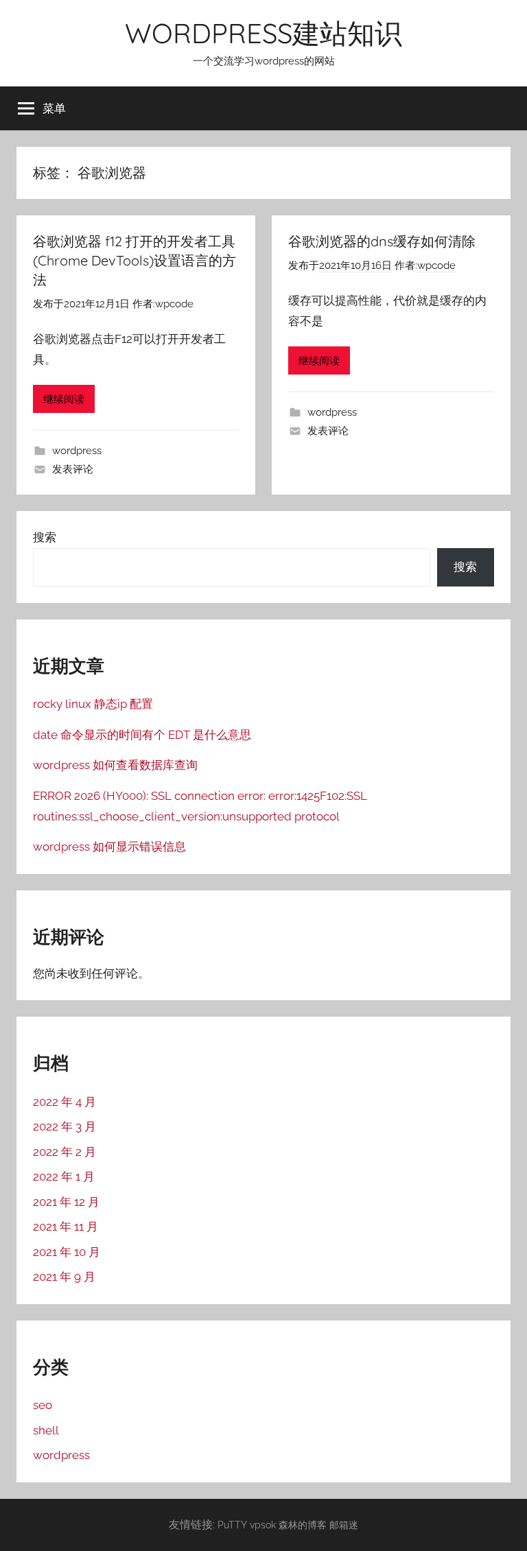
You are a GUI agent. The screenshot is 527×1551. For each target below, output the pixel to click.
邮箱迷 (343, 1524)
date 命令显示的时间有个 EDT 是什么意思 (142, 735)
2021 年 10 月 (66, 1252)
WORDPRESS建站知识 (263, 33)
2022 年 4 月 (64, 1102)
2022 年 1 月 (64, 1176)
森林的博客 (303, 1524)
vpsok (263, 1524)
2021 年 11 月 (65, 1226)
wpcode (174, 304)
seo (42, 1405)
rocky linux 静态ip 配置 (93, 704)
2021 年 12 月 (66, 1202)
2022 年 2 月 (64, 1152)
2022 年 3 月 (64, 1126)
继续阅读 (63, 399)
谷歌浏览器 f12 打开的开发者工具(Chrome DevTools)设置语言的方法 (134, 260)
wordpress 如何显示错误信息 (109, 846)
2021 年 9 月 (64, 1276)
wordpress (77, 451)
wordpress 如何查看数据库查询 (115, 765)
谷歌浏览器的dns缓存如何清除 (382, 241)
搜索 (44, 537)
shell (46, 1430)
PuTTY (232, 1524)
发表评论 (72, 469)
